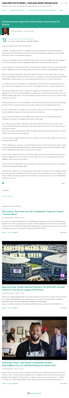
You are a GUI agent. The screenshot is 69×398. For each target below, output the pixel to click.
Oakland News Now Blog (17, 10)
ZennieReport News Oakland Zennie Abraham (42, 10)
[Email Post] (3, 183)
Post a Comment (7, 196)
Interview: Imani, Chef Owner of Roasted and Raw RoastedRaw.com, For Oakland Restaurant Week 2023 (29, 364)
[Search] (62, 3)
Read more (63, 232)
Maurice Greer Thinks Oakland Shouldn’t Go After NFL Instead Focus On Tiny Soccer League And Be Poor (33, 288)
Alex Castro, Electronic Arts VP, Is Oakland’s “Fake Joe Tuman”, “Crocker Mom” (33, 213)
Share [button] (63, 183)
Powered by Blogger (35, 393)
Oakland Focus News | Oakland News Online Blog (30, 3)
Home (3, 10)
